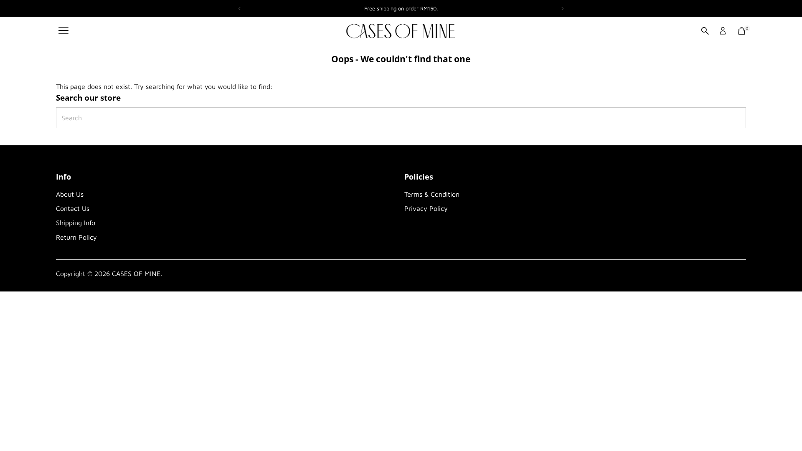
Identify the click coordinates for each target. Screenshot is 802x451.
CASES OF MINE (136, 273)
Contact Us (72, 208)
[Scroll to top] (785, 428)
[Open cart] (741, 31)
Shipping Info (75, 222)
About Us (70, 194)
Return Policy (76, 237)
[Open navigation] (63, 30)
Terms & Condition (431, 194)
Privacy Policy (426, 208)
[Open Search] (705, 31)
